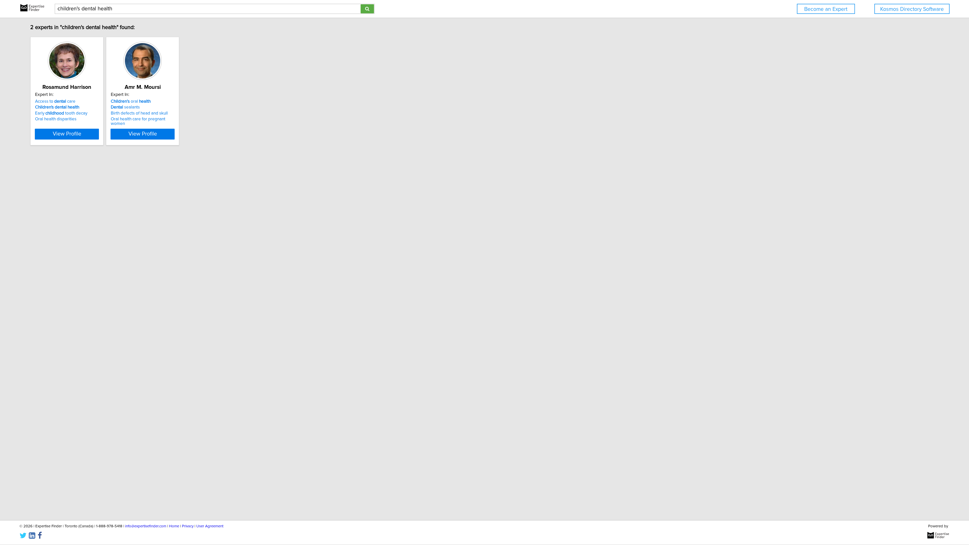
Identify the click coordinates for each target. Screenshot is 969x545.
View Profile (67, 134)
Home (174, 526)
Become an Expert (825, 9)
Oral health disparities (55, 119)
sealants (125, 107)
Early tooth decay (61, 113)
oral (131, 101)
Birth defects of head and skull (139, 113)
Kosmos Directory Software (912, 9)
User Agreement (209, 526)
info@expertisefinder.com (145, 526)
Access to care (55, 101)
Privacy (188, 526)
